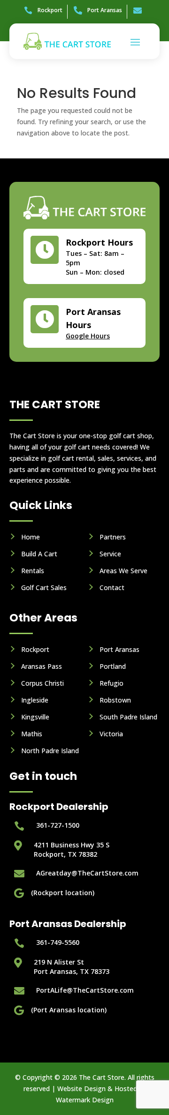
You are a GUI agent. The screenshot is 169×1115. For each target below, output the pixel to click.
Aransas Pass (41, 666)
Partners (113, 536)
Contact (112, 587)
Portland (113, 666)
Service (110, 553)
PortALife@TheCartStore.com (85, 990)
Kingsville (35, 716)
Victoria (111, 733)
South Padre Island (128, 716)
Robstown (115, 700)
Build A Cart (39, 553)
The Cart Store (101, 1077)
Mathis (31, 733)
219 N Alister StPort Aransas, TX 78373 (71, 967)
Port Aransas (119, 649)
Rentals (32, 570)
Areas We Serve (123, 570)
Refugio (111, 683)
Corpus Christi (42, 683)
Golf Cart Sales (44, 587)
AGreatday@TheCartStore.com (87, 872)
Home (30, 536)
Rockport (35, 649)
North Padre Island (50, 750)
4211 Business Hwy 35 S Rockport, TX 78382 (71, 849)
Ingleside (34, 700)
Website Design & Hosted (97, 1088)
